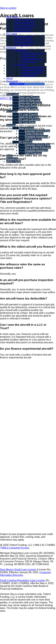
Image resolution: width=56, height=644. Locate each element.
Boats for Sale (10, 508)
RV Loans (11, 33)
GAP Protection (28, 75)
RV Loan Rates (22, 45)
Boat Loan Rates (11, 407)
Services (11, 47)
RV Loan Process (12, 430)
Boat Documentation (13, 501)
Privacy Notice (28, 620)
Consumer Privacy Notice (28, 624)
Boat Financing (12, 382)
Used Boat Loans (23, 31)
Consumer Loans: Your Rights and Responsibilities (28, 635)
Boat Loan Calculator (14, 401)
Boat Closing (9, 495)
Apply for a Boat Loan (14, 394)
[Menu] (1, 90)
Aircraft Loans (10, 521)
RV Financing (11, 424)
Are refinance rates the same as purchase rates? (22, 266)
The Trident (8, 472)
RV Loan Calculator (13, 443)
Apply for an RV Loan (14, 436)
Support (7, 460)
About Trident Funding (14, 466)
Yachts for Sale (10, 515)
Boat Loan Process (12, 387)
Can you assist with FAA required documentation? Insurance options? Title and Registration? (26, 198)
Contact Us (8, 479)
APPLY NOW (16, 84)
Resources (12, 81)
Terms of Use (28, 616)
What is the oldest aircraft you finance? (28, 246)
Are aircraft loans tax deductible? (23, 298)
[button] (28, 175)
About (9, 78)
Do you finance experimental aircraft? (26, 348)
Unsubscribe (28, 629)
